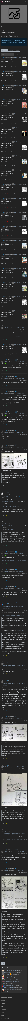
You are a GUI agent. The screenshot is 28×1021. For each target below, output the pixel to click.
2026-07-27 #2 (20, 718)
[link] (5, 67)
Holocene (3, 653)
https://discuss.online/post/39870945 (11, 336)
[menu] (26, 1)
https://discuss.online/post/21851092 (11, 506)
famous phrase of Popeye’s (18, 417)
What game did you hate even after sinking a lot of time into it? (13, 666)
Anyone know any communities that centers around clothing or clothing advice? (13, 834)
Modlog (3, 1003)
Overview (4, 50)
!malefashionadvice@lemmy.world (14, 839)
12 (3, 354)
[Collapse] (2, 326)
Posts (17, 50)
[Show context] (2, 330)
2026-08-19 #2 (20, 378)
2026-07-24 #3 (20, 851)
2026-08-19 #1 (20, 393)
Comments (11, 50)
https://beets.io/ (12, 529)
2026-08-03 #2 (20, 588)
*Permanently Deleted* (6, 525)
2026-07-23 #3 (20, 870)
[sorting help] (15, 54)
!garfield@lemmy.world (7, 501)
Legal (2, 1006)
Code (2, 1015)
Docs (2, 1012)
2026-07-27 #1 (20, 767)
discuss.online (4, 63)
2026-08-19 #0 (20, 327)
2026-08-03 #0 (20, 571)
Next (3, 963)
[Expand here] (24, 63)
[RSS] (17, 54)
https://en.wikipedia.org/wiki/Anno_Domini (12, 615)
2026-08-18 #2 (20, 361)
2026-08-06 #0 (20, 553)
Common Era (20, 630)
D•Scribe (7, 1)
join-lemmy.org (5, 1018)
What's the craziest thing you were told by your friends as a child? (12, 607)
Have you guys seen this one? (8, 496)
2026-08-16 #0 (20, 413)
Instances (3, 1009)
